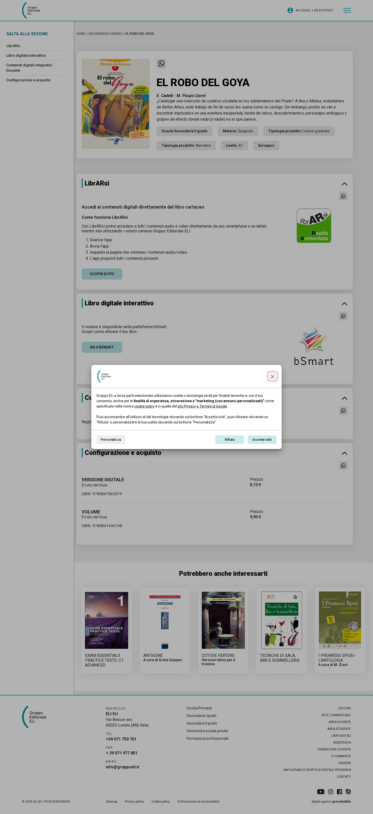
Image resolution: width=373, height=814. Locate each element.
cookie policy (144, 406)
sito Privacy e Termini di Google (202, 406)
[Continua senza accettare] (272, 376)
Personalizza (111, 439)
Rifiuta (229, 439)
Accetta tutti (262, 439)
